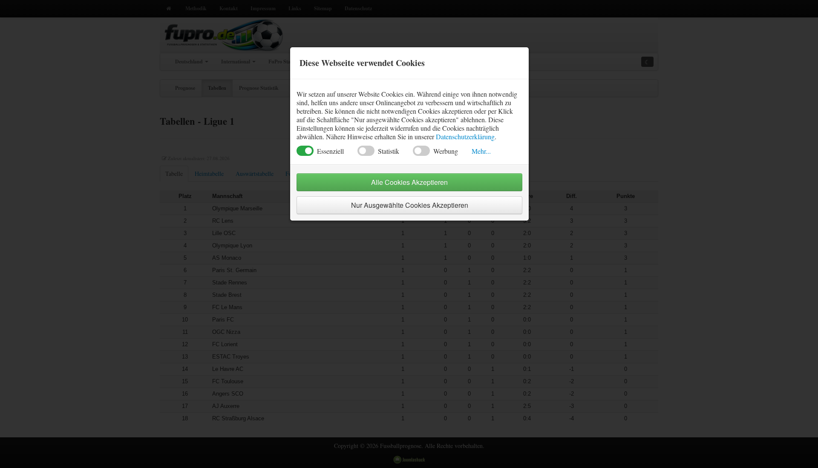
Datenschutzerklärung (465, 136)
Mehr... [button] (481, 150)
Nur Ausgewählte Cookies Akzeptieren (409, 205)
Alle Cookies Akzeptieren (409, 182)
